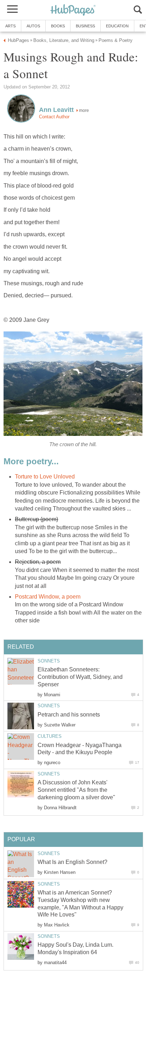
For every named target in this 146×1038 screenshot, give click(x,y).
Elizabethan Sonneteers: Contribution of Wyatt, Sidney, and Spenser (80, 676)
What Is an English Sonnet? (72, 862)
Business (85, 26)
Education (117, 26)
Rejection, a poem (38, 562)
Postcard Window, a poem (47, 597)
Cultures (50, 736)
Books (58, 26)
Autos (33, 26)
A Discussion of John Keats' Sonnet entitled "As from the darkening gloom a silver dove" (76, 789)
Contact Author (54, 116)
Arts (10, 26)
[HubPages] (73, 10)
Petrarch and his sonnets (69, 715)
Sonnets (49, 661)
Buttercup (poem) (36, 519)
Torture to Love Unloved (45, 477)
